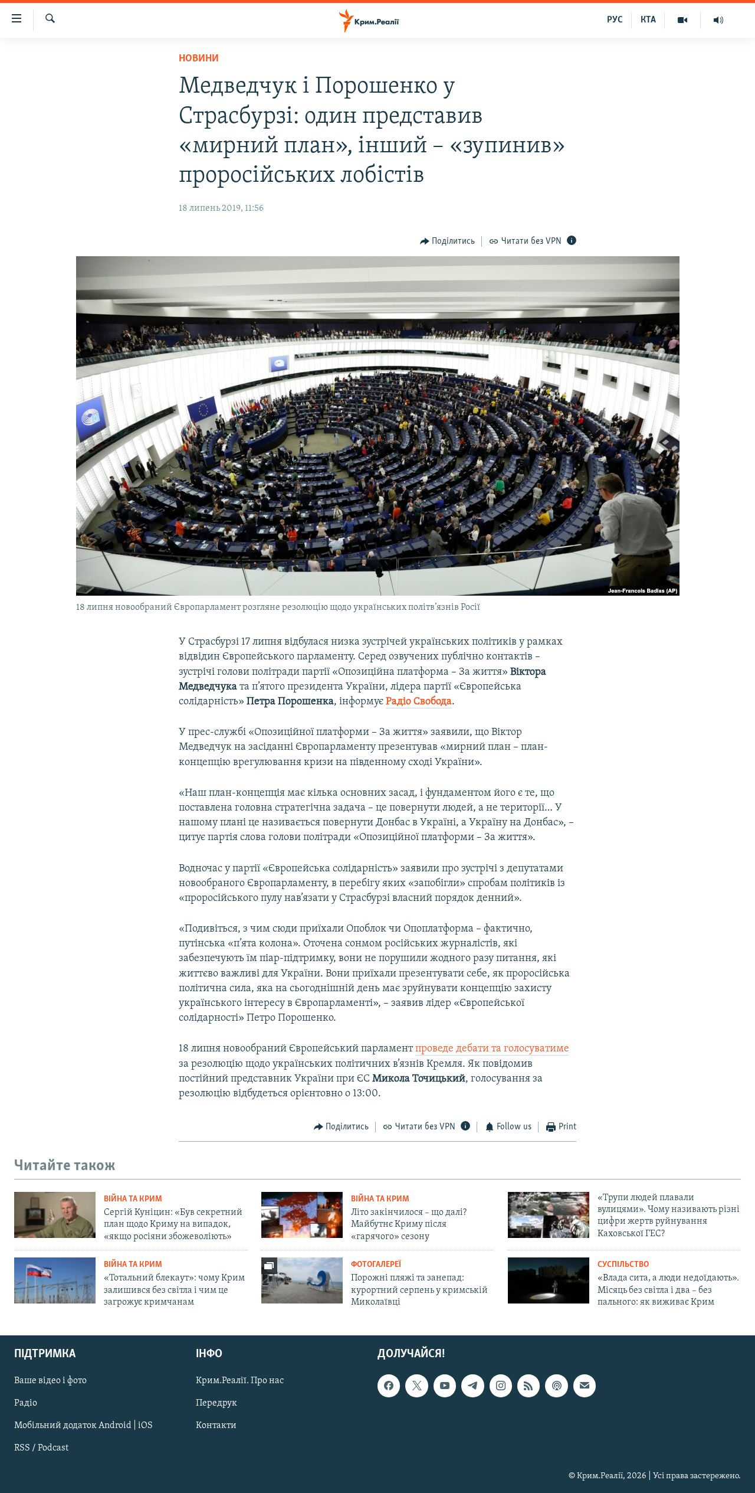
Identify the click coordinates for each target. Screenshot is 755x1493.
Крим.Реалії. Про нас (240, 1381)
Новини (199, 59)
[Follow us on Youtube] (445, 1386)
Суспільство (623, 1264)
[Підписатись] (584, 1386)
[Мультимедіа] (683, 20)
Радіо (25, 1404)
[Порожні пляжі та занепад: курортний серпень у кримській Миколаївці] (302, 1280)
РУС (615, 20)
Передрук (216, 1404)
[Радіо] (718, 20)
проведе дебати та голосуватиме (492, 1049)
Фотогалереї (376, 1264)
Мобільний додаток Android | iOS (83, 1426)
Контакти (216, 1426)
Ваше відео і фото (50, 1381)
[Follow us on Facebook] (389, 1386)
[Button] (447, 241)
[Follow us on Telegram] (472, 1386)
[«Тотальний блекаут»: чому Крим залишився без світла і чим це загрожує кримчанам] (55, 1280)
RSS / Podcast (41, 1448)
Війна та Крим (133, 1199)
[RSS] (528, 1386)
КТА (648, 20)
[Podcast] (556, 1386)
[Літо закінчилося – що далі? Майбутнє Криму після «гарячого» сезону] (302, 1215)
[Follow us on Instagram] (501, 1386)
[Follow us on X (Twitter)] (416, 1386)
